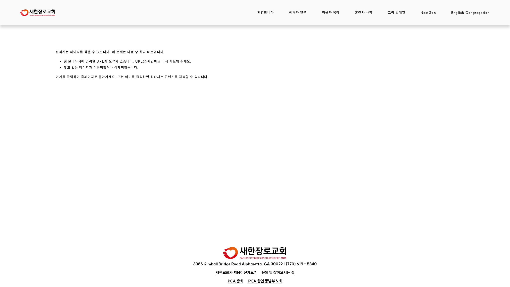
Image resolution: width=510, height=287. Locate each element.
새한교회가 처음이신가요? (236, 272)
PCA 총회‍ (235, 281)
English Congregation (470, 12)
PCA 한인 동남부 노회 (265, 281)
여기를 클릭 (64, 77)
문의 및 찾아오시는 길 (278, 272)
